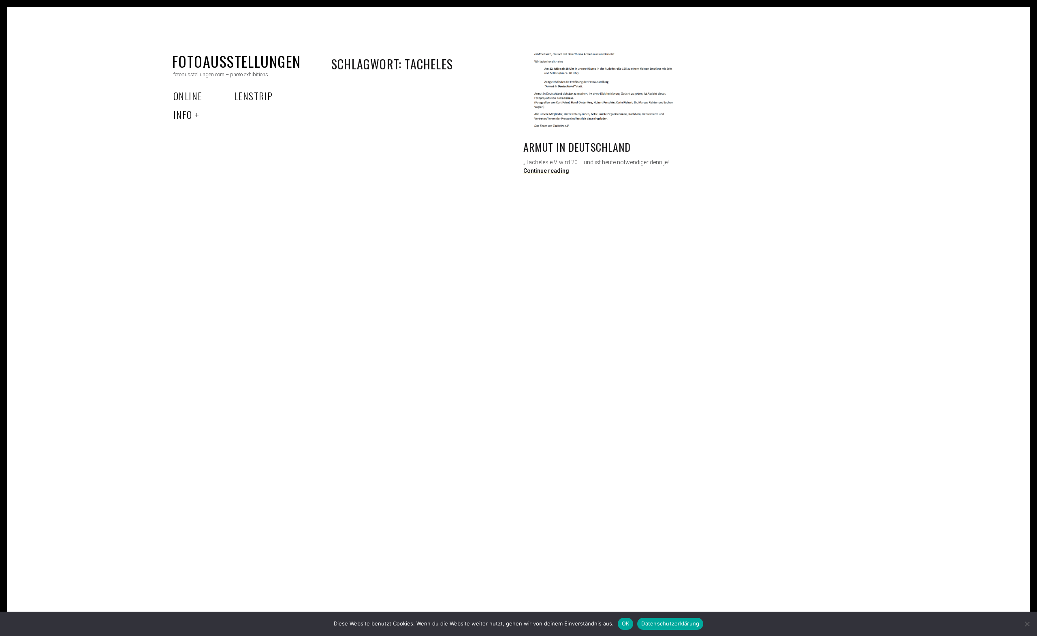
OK (625, 623)
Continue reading (546, 171)
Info (182, 114)
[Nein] (1027, 624)
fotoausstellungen (236, 61)
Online (188, 95)
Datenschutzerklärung (670, 623)
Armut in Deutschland (577, 147)
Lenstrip (253, 95)
